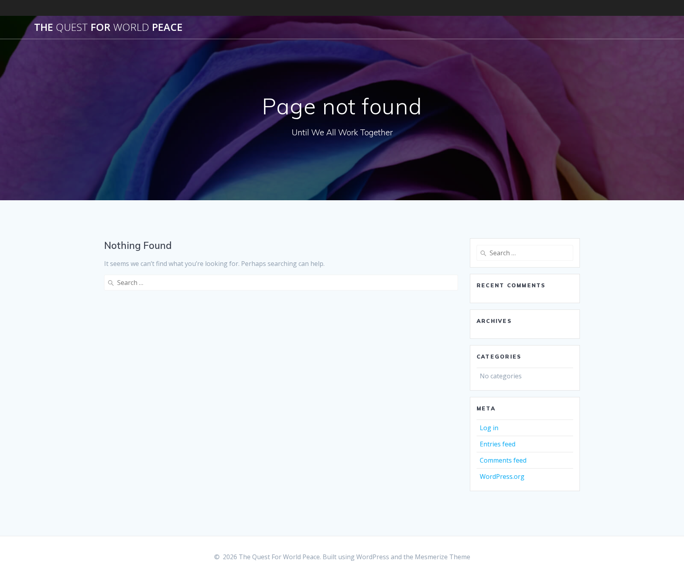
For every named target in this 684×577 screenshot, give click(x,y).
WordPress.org (502, 476)
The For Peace (108, 27)
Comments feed (503, 460)
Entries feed (497, 444)
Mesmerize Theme (442, 556)
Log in (489, 427)
